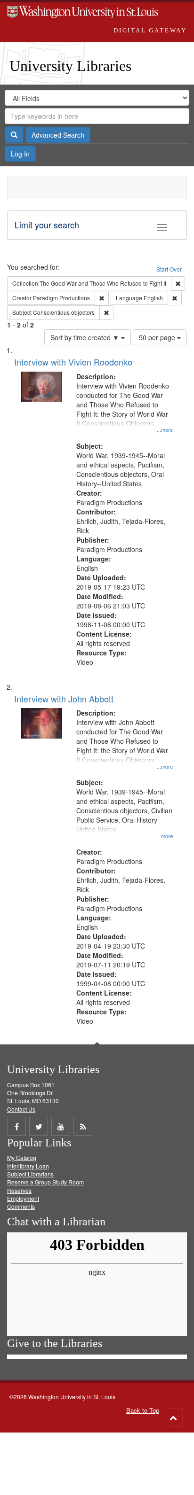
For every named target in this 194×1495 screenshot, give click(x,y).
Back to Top (142, 1410)
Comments (21, 1206)
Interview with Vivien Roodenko (73, 362)
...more (165, 429)
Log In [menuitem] (20, 153)
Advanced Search (58, 135)
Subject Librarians (30, 1174)
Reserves (19, 1190)
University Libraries (70, 65)
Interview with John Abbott (63, 699)
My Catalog (21, 1157)
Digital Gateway (150, 30)
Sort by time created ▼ (85, 337)
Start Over (169, 269)
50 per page (158, 337)
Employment (23, 1198)
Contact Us (21, 1109)
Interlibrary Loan (28, 1166)
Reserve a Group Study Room (45, 1182)
